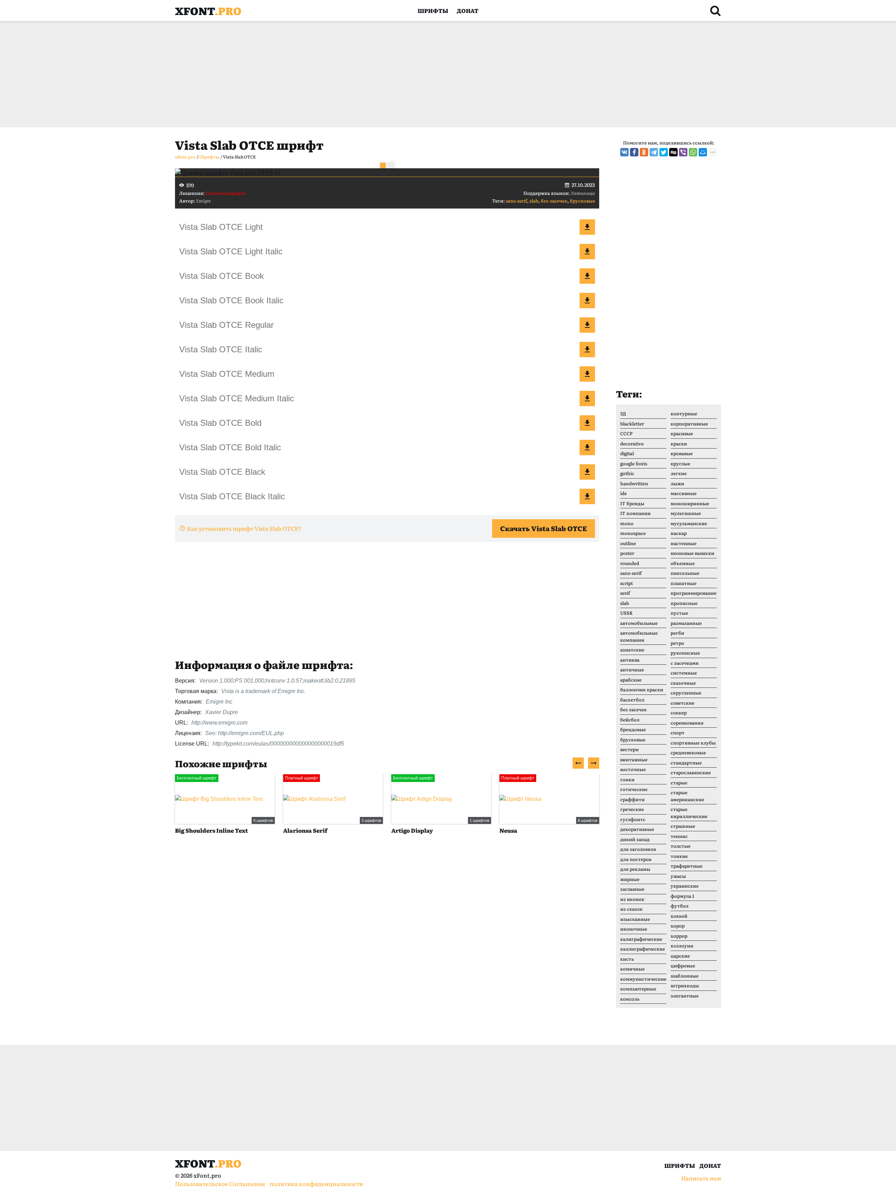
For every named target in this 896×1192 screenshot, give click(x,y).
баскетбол (632, 699)
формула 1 (682, 896)
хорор (678, 925)
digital (627, 453)
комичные (632, 968)
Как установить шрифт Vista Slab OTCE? (244, 528)
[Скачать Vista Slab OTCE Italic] (587, 349)
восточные (633, 769)
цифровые (683, 965)
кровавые (682, 453)
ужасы (678, 876)
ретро (677, 643)
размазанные (686, 623)
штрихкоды (685, 985)
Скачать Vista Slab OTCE (543, 528)
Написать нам (701, 1178)
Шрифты (433, 10)
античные (632, 669)
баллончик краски (641, 689)
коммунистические (643, 978)
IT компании (635, 513)
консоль (629, 998)
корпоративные (689, 423)
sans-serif (516, 200)
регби (677, 632)
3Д (623, 413)
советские (682, 702)
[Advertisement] (385, 74)
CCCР (626, 433)
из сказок (631, 908)
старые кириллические (689, 812)
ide (623, 493)
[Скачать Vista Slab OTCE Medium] (587, 374)
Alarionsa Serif (305, 830)
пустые (679, 612)
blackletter (632, 423)
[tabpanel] (387, 172)
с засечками (685, 663)
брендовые (633, 729)
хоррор (679, 935)
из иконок (632, 899)
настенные (683, 543)
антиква (629, 659)
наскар (679, 533)
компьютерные (638, 988)
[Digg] (673, 152)
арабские (631, 679)
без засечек (554, 200)
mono (627, 523)
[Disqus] (387, 947)
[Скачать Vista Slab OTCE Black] (587, 472)
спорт (678, 732)
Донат (467, 10)
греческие (632, 809)
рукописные (685, 652)
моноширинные (690, 503)
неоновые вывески (692, 553)
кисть (627, 958)
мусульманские (689, 523)
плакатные (683, 583)
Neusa (508, 830)
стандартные (686, 762)
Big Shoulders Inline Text (211, 830)
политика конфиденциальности (316, 1183)
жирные (629, 879)
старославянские (691, 772)
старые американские (687, 796)
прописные (684, 603)
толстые (681, 845)
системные (684, 672)
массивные (683, 493)
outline (628, 543)
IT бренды (632, 503)
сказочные (683, 682)
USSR (626, 612)
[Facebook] (634, 152)
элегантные (685, 995)
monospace (633, 533)
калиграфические (641, 939)
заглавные (632, 889)
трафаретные (686, 865)
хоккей (679, 915)
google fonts (633, 463)
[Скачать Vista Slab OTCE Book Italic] (587, 300)
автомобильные (639, 623)
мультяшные (686, 513)
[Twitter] (663, 152)
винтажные (634, 759)
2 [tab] (391, 165)
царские (680, 955)
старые (679, 782)
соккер (679, 712)
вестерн (629, 749)
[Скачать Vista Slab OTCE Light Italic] (587, 251)
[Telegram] (654, 152)
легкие (679, 473)
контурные (684, 413)
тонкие (679, 856)
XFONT (208, 10)
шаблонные (685, 975)
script (626, 583)
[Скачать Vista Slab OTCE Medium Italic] (587, 398)
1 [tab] (383, 165)
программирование (693, 593)
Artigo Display (412, 830)
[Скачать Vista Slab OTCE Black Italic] (587, 496)
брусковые (582, 200)
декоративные (637, 829)
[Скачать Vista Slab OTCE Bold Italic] (587, 447)
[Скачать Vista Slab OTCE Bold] (587, 423)
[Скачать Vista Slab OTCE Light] (587, 227)
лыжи (677, 483)
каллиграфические (642, 948)
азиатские (632, 649)
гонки (627, 779)
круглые (680, 463)
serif (625, 593)
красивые (682, 433)
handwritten (634, 483)
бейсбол (629, 719)
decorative (632, 443)
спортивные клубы (693, 742)
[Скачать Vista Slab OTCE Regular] (587, 325)
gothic (627, 473)
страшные (683, 826)
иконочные (633, 928)
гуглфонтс (632, 819)
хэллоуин (682, 945)
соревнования (687, 722)
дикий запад (635, 839)
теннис (679, 836)
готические (634, 789)
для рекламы (635, 869)
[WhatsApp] (693, 152)
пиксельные (685, 573)
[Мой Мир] (703, 152)
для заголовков (638, 849)
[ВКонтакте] (624, 152)
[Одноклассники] (644, 152)
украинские (685, 885)
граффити (632, 799)
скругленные (686, 692)
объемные (683, 563)
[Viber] (683, 152)
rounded (629, 563)
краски (679, 443)
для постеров (635, 859)
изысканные (635, 919)
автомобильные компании (639, 636)
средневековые (688, 752)
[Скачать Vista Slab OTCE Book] (587, 276)
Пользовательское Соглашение (220, 1183)
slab (534, 200)
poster (627, 553)
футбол (679, 905)
